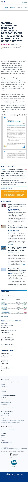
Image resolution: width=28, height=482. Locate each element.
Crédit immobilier (5, 362)
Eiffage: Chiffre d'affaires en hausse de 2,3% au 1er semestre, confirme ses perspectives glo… (17, 270)
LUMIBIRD (3, 169)
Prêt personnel (4, 363)
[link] (11, 382)
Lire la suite (15, 223)
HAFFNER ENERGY (5, 312)
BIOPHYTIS (4, 309)
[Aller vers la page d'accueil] (4, 2)
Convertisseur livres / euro (7, 344)
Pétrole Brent (4, 307)
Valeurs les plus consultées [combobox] (8, 296)
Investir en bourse (5, 368)
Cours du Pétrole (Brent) (7, 334)
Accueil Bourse (4, 323)
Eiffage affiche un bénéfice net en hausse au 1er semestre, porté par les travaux (17, 227)
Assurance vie (4, 360)
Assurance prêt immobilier (7, 367)
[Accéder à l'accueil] (2, 7)
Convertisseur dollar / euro (7, 339)
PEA (2, 370)
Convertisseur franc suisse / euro (9, 346)
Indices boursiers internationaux (8, 330)
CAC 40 (3, 302)
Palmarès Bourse (5, 332)
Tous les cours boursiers (7, 325)
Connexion (24, 2)
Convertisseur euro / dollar (7, 341)
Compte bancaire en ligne (7, 355)
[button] (1, 2)
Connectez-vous (20, 194)
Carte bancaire (4, 356)
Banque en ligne (5, 353)
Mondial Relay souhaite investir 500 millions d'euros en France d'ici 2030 (17, 206)
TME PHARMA (4, 304)
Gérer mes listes (4, 316)
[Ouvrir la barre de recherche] (18, 2)
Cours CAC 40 (4, 327)
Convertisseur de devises (7, 337)
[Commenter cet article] (5, 57)
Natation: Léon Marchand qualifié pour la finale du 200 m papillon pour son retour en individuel (17, 248)
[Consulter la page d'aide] (20, 2)
